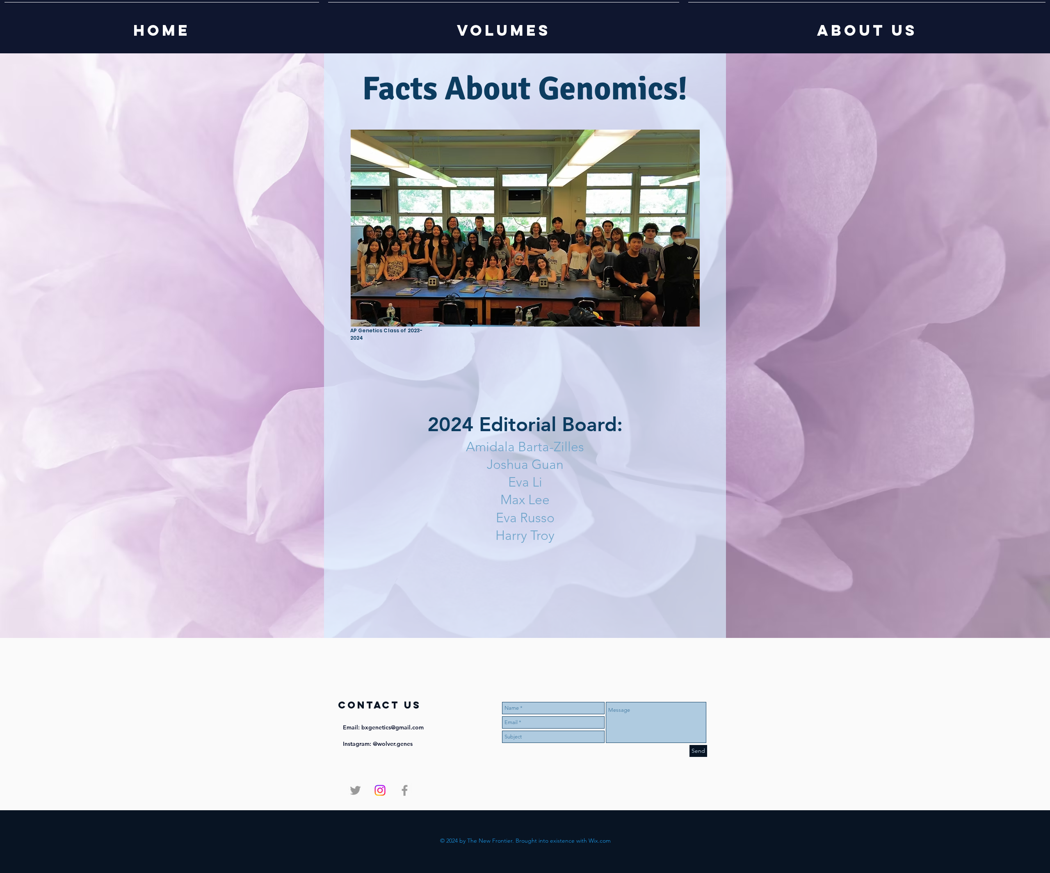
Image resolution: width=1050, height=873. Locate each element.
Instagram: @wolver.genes (378, 743)
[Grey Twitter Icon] (355, 790)
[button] (504, 26)
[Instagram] (380, 790)
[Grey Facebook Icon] (404, 790)
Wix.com (600, 840)
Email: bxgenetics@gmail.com (383, 727)
